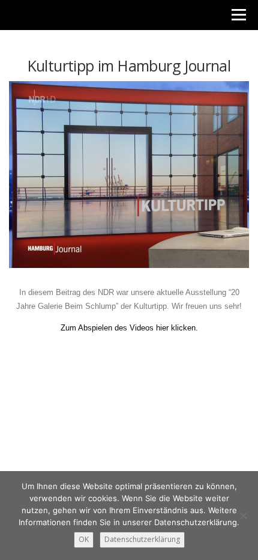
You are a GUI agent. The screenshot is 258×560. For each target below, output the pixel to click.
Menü (238, 15)
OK (84, 539)
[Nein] (243, 516)
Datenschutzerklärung (142, 539)
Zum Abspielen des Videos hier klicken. (129, 327)
